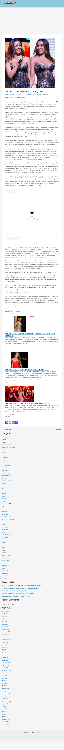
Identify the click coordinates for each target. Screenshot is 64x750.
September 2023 (6, 701)
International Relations (8, 519)
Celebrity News (6, 455)
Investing (4, 521)
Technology (5, 573)
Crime (3, 462)
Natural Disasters (6, 537)
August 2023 (5, 703)
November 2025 (6, 634)
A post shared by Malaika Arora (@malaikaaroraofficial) (32, 243)
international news (7, 516)
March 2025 (5, 655)
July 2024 (4, 675)
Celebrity (4, 452)
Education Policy (6, 475)
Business (4, 442)
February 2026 (6, 626)
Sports (3, 568)
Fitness (4, 496)
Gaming (4, 501)
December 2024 (6, 662)
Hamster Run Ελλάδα (7, 504)
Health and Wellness (7, 509)
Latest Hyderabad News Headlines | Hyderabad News (16, 527)
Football (4, 498)
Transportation (6, 575)
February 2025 (6, 657)
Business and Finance (7, 444)
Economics (5, 468)
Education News (6, 473)
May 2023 (4, 711)
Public (3, 550)
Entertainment (5, 478)
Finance (4, 493)
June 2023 (4, 709)
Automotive (5, 437)
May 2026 (4, 619)
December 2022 (6, 724)
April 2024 (4, 683)
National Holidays (6, 534)
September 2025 (6, 639)
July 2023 (4, 706)
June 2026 (4, 616)
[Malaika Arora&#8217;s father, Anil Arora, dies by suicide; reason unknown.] (19, 324)
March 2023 (5, 716)
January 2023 (5, 721)
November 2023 (6, 696)
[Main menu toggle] (60, 3)
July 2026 (4, 614)
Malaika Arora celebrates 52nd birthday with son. (27, 369)
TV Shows (4, 578)
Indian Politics (5, 511)
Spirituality (4, 565)
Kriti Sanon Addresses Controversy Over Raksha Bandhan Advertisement (21, 585)
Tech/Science (5, 570)
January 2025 (5, 660)
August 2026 (5, 611)
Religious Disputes (6, 555)
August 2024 (5, 673)
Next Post (59, 429)
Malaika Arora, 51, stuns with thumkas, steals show (27, 403)
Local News (5, 529)
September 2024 (6, 670)
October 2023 (5, 698)
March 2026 (5, 624)
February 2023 (6, 719)
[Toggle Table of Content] (22, 311)
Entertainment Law (7, 480)
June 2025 (4, 647)
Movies (4, 532)
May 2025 (4, 650)
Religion (4, 552)
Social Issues (5, 563)
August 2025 (5, 642)
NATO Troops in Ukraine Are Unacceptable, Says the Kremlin (18, 593)
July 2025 (4, 644)
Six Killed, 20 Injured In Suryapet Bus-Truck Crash (15, 590)
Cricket (4, 460)
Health (3, 506)
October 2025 (5, 637)
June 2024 (4, 678)
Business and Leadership (8, 447)
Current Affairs (6, 465)
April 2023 (4, 714)
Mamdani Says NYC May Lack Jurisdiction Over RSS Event (17, 596)
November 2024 (6, 665)
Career (3, 450)
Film (3, 488)
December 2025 (6, 631)
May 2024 (4, 680)
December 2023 (6, 693)
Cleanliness (5, 457)
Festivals (4, 485)
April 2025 (4, 652)
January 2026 (5, 629)
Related (11, 313)
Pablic (3, 545)
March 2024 (5, 685)
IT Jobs (4, 524)
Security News (6, 560)
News (3, 542)
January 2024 (5, 691)
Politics (4, 547)
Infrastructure (5, 514)
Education (4, 470)
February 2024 (6, 688)
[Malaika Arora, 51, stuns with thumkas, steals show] (19, 394)
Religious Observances (8, 557)
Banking (4, 439)
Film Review (5, 491)
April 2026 (4, 621)
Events (3, 483)
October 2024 (5, 667)
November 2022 (6, 727)
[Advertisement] (32, 20)
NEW (3, 539)
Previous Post (6, 429)
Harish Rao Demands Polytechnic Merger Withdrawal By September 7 (20, 588)
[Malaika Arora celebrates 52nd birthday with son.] (19, 360)
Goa (18, 97)
